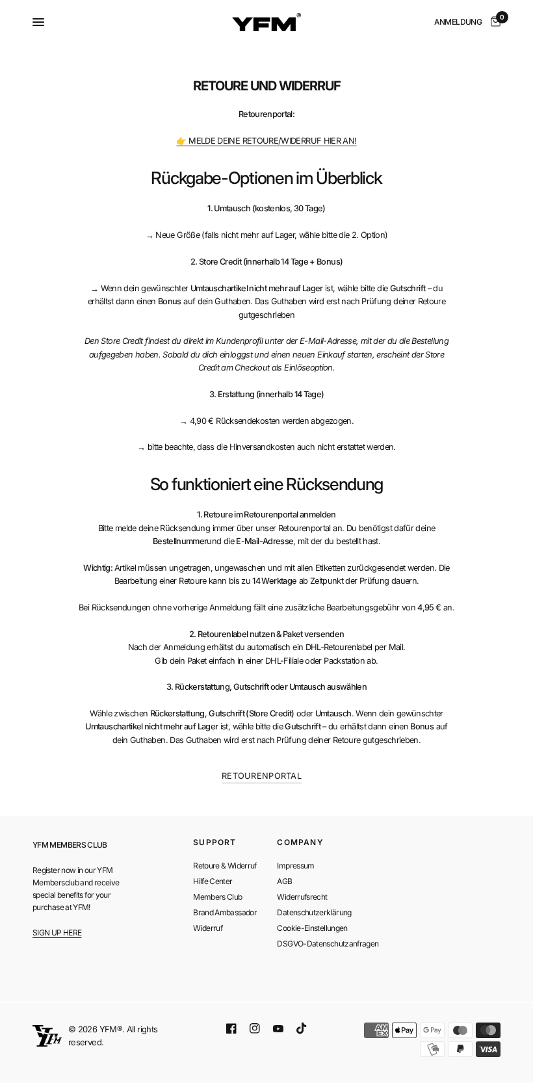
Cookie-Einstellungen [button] (312, 928)
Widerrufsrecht (302, 897)
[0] (493, 22)
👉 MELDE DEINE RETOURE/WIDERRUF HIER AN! (266, 141)
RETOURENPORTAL (262, 776)
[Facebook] (231, 1028)
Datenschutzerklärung (314, 912)
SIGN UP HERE (56, 932)
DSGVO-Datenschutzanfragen (327, 943)
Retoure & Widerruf (224, 865)
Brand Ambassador (225, 912)
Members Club (217, 897)
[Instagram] (255, 1028)
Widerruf (207, 928)
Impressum (295, 865)
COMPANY (300, 842)
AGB (284, 881)
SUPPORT (214, 842)
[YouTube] (278, 1028)
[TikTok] (301, 1028)
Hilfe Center (212, 881)
